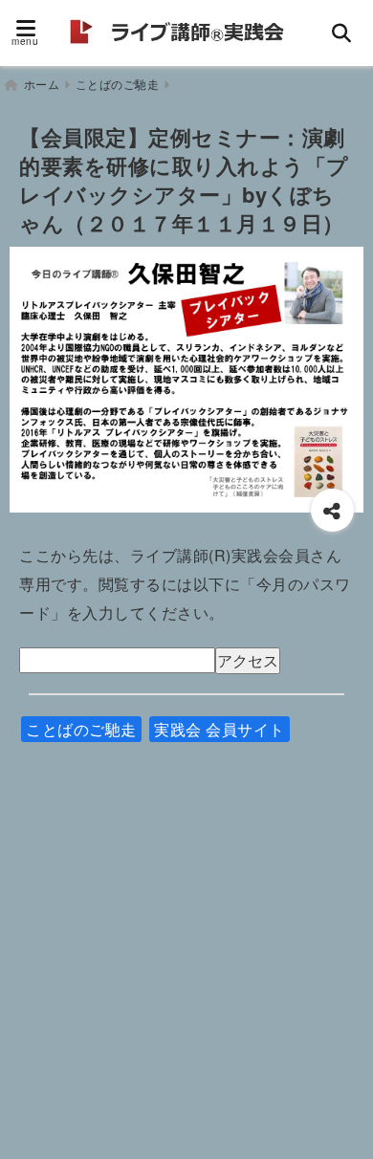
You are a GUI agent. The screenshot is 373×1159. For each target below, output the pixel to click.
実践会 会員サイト (219, 729)
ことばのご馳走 (81, 729)
